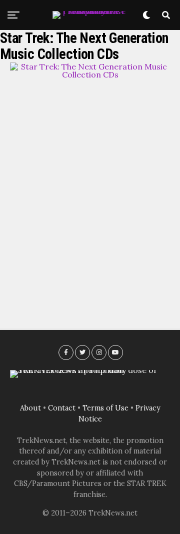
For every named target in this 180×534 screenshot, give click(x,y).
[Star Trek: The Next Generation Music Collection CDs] (90, 75)
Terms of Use (105, 408)
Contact (62, 408)
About (30, 408)
